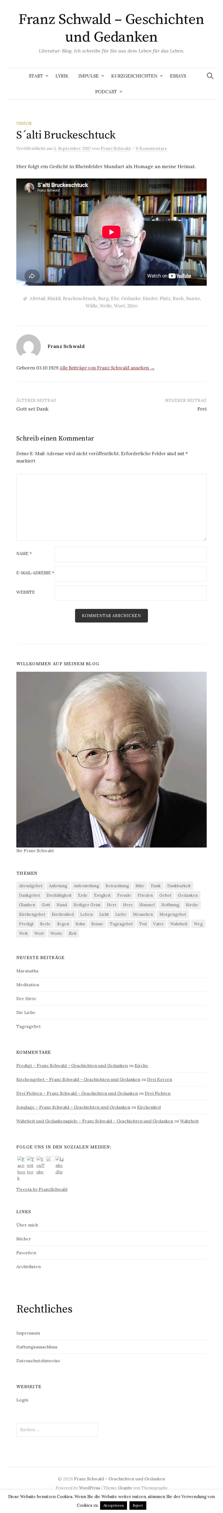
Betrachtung (117, 885)
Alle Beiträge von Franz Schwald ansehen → (107, 368)
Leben (86, 914)
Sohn (80, 923)
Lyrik (62, 76)
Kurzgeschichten (134, 76)
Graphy (125, 1487)
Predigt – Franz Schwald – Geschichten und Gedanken (72, 1065)
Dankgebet (29, 895)
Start (36, 76)
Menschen (143, 914)
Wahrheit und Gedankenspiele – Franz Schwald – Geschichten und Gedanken (94, 1121)
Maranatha (27, 970)
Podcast (106, 92)
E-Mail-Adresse (35, 573)
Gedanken (188, 895)
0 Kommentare (151, 148)
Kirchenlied (63, 914)
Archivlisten (28, 1266)
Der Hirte (26, 998)
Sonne (97, 923)
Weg (198, 923)
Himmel (147, 904)
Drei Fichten (158, 1093)
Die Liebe (25, 1012)
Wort (119, 306)
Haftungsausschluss (36, 1346)
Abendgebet (30, 885)
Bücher (23, 1238)
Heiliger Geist (86, 904)
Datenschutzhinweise (38, 1360)
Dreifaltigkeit (59, 895)
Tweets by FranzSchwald (41, 1189)
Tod (143, 923)
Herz (128, 904)
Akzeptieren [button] (113, 1505)
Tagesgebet (121, 923)
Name (24, 554)
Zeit (72, 933)
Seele (45, 923)
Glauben (27, 904)
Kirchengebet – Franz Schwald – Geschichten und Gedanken (78, 1079)
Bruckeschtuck (79, 298)
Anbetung (58, 885)
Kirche (192, 904)
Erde (83, 895)
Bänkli (54, 298)
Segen (63, 923)
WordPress (89, 1487)
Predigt (26, 923)
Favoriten (26, 1252)
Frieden (145, 895)
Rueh (178, 298)
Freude (124, 895)
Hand (62, 904)
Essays (178, 76)
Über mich (27, 1225)
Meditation (27, 984)
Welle (106, 306)
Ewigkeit (102, 895)
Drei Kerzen (159, 1079)
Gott (46, 904)
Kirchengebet (32, 914)
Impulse (88, 76)
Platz (165, 298)
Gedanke (131, 298)
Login (22, 1400)
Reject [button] (138, 1505)
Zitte (132, 306)
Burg (103, 298)
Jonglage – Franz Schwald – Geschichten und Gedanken (73, 1107)
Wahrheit (178, 923)
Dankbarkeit (179, 885)
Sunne (193, 298)
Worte (56, 933)
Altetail (37, 298)
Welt (23, 933)
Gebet (165, 895)
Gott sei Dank (32, 409)
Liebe (120, 914)
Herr (111, 904)
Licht (104, 914)
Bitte (139, 885)
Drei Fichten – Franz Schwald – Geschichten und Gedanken (77, 1093)
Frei (202, 409)
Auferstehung (86, 885)
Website (25, 592)
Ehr (115, 298)
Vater (158, 923)
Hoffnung (170, 904)
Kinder (150, 298)
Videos (24, 123)
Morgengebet (172, 914)
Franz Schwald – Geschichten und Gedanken (111, 28)
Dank (156, 885)
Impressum (28, 1333)
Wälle (92, 306)
